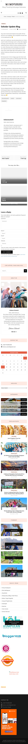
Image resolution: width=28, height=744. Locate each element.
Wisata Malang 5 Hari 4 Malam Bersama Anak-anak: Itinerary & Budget (14, 511)
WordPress (23, 741)
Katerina (4, 606)
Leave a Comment (22, 29)
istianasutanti (5, 29)
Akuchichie (4, 593)
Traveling (14, 453)
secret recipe (18, 98)
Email (2, 235)
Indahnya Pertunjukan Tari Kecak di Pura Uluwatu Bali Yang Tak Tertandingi (14, 474)
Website (3, 240)
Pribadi (4, 23)
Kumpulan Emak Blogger (14, 623)
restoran (12, 98)
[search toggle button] (26, 12)
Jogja (14, 544)
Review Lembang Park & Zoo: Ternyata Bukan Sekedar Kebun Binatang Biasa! (14, 493)
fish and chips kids (5, 98)
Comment (3, 218)
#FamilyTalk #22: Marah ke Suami (10, 203)
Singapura (14, 530)
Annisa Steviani (6, 611)
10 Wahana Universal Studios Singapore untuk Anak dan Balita (14, 456)
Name (2, 230)
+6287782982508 (7, 344)
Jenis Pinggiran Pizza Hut (14, 438)
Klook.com (3, 687)
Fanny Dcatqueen (6, 587)
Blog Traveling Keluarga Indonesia (14, 7)
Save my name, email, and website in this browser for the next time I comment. (13, 248)
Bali (14, 558)
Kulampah (4, 603)
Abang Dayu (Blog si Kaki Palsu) (10, 595)
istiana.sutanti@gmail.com (9, 346)
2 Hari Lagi (4, 182)
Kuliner (14, 436)
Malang (14, 571)
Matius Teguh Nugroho (7, 598)
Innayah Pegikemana (7, 601)
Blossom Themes (11, 741)
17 (2, 367)
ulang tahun (4, 101)
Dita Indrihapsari (6, 590)
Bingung (4, 200)
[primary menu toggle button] (1, 12)
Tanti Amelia (5, 609)
